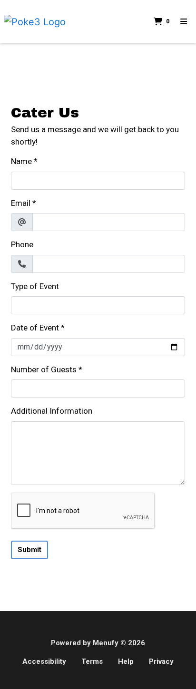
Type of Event (35, 286)
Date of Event (35, 327)
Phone (22, 244)
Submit (29, 549)
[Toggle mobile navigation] (183, 21)
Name (21, 161)
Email (20, 203)
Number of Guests (44, 369)
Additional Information (51, 411)
